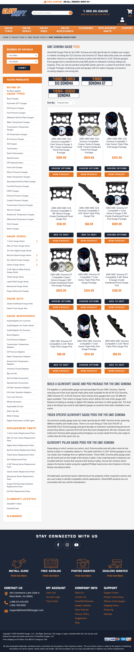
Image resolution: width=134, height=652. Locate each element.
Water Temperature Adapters (19, 356)
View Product (61, 174)
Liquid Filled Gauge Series (18, 282)
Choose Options (61, 168)
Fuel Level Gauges (15, 167)
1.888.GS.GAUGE (95, 11)
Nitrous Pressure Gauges (17, 172)
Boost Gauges (13, 99)
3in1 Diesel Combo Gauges (18, 260)
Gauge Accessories (21, 316)
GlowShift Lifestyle (21, 499)
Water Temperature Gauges (18, 122)
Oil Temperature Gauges (17, 134)
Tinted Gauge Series (15, 277)
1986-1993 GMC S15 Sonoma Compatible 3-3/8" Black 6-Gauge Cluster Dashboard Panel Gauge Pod (61, 213)
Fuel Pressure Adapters (16, 340)
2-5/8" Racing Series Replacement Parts (21, 465)
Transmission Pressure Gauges (20, 205)
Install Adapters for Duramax (18, 330)
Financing (108, 610)
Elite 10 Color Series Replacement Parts (21, 439)
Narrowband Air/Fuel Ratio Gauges (21, 181)
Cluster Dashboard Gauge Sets (20, 304)
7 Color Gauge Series (16, 241)
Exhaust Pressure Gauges (18, 196)
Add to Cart (61, 235)
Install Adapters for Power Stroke (20, 325)
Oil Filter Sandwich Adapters (18, 388)
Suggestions (81, 618)
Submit (22, 68)
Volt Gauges (12, 144)
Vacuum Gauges (14, 210)
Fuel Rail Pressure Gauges (18, 186)
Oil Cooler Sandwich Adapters (19, 392)
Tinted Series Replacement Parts (20, 455)
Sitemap (108, 614)
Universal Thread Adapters (18, 369)
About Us (79, 592)
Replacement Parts (21, 428)
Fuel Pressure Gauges (16, 113)
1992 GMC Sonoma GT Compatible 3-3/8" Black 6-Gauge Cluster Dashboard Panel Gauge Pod (116, 280)
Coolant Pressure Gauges (17, 200)
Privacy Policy (82, 614)
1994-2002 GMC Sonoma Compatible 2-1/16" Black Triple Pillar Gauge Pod (117, 344)
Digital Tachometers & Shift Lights (21, 421)
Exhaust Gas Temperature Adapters (18, 362)
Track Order (52, 601)
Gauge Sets (15, 299)
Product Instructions (114, 597)
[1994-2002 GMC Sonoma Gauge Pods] (64, 93)
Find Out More (19, 575)
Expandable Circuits (15, 406)
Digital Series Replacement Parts (20, 445)
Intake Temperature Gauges (18, 177)
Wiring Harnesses (14, 402)
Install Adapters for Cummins (19, 321)
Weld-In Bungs (13, 416)
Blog (77, 622)
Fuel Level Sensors (15, 397)
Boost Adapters (13, 335)
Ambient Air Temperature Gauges (20, 214)
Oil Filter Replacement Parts (18, 491)
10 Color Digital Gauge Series (19, 251)
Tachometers (12, 148)
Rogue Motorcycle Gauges (18, 291)
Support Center (111, 592)
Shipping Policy (111, 605)
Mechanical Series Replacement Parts (20, 477)
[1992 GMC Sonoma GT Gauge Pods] (97, 81)
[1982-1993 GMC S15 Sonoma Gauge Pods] (64, 81)
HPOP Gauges (13, 191)
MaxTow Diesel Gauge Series (19, 255)
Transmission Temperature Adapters (18, 345)
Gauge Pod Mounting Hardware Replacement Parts (20, 485)
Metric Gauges (13, 229)
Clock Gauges (12, 224)
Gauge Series (16, 236)
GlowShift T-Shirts (14, 504)
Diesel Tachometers (15, 153)
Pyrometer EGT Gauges (17, 103)
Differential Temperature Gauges (20, 219)
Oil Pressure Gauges (15, 108)
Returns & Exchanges (114, 601)
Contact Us (80, 597)
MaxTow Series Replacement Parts (21, 450)
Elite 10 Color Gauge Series (18, 246)
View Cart (51, 592)
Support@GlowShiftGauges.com (26, 610)
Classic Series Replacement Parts (21, 472)
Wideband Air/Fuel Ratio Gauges (20, 117)
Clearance (14, 516)
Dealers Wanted (83, 605)
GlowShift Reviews (84, 601)
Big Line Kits (12, 373)
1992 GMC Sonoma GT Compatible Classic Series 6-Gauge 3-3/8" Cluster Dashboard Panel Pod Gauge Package (61, 280)
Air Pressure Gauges (15, 139)
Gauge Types (16, 94)
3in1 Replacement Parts (17, 459)
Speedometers (13, 158)
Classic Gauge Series (16, 265)
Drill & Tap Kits (13, 411)
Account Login (53, 597)
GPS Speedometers (15, 163)
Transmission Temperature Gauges (18, 128)
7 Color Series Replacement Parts (21, 433)
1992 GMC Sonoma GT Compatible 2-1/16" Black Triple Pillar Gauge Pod (61, 344)
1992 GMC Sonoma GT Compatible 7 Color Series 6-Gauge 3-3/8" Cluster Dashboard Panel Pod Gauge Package (117, 213)
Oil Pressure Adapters (16, 352)
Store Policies (82, 610)
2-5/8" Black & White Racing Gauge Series (18, 270)
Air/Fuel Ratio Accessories (17, 378)
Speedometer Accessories (17, 383)
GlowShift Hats (13, 508)
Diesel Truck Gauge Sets (17, 308)
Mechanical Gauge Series (17, 286)
